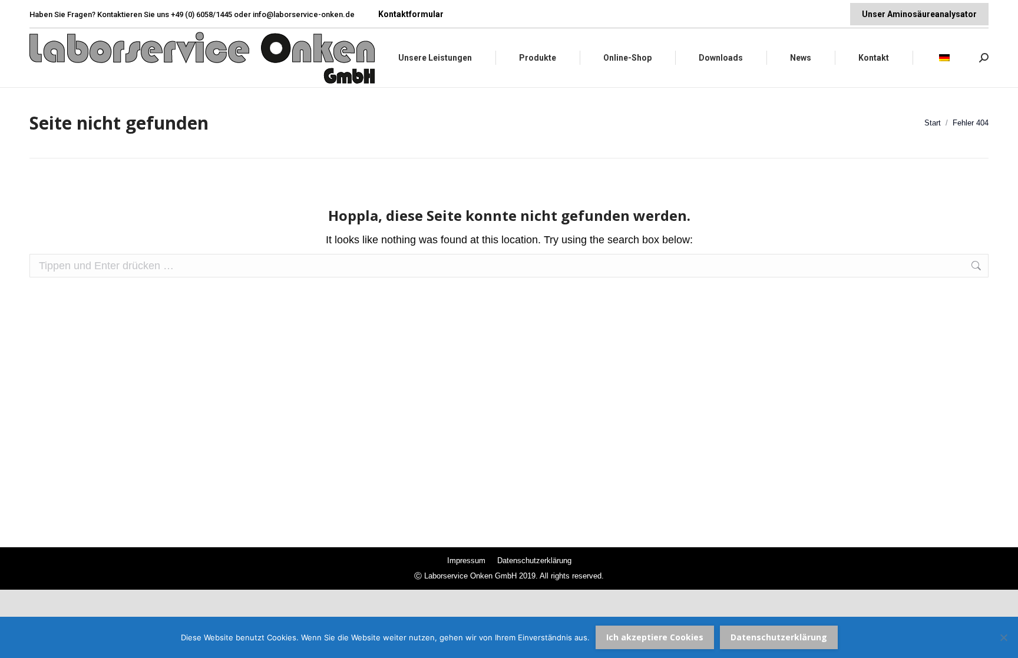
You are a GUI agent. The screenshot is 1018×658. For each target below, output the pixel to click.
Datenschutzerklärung (779, 637)
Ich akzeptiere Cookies (654, 637)
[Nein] (1003, 637)
